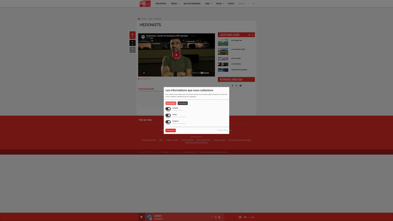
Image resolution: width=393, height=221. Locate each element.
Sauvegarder (171, 130)
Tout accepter (171, 103)
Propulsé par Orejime (222, 130)
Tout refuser (183, 103)
